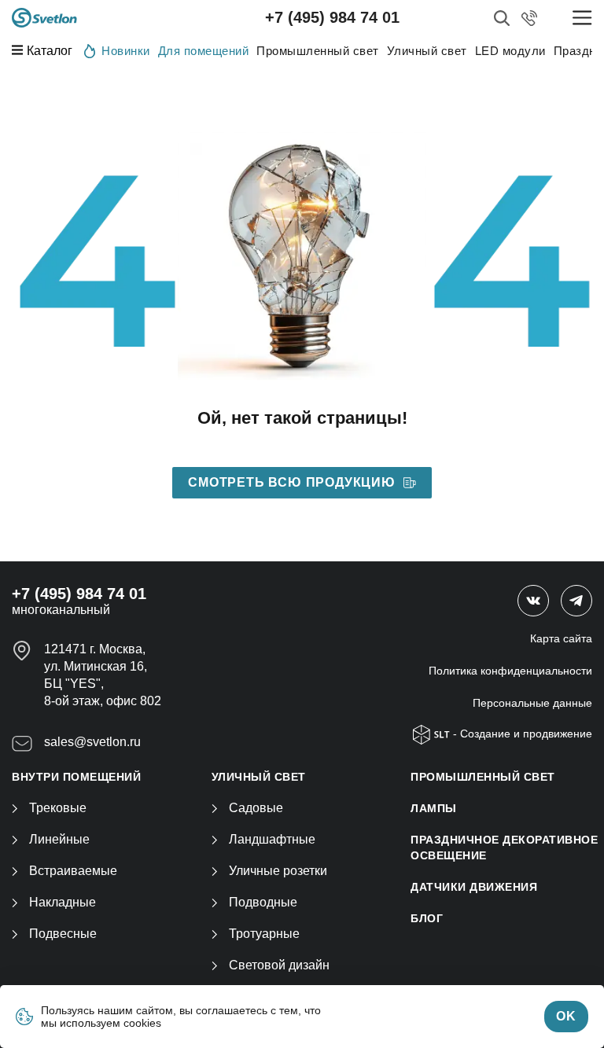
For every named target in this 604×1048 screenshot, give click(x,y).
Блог (427, 918)
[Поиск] (502, 18)
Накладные (62, 902)
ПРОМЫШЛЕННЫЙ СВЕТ (483, 776)
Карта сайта (561, 638)
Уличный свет (427, 50)
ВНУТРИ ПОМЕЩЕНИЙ (76, 776)
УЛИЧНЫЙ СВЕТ (259, 776)
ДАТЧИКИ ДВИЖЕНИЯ (474, 887)
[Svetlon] (44, 18)
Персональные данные (532, 703)
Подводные (263, 902)
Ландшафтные (272, 839)
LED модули (510, 50)
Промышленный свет (317, 50)
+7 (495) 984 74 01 (332, 17)
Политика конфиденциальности (510, 670)
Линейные (59, 839)
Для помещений (203, 50)
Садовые (256, 807)
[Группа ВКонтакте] (533, 600)
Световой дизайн (279, 965)
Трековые (58, 807)
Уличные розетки (278, 870)
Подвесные (63, 933)
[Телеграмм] (576, 600)
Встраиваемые (73, 870)
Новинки (125, 50)
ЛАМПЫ (434, 808)
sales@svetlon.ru (92, 741)
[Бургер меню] (582, 17)
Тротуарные (264, 933)
